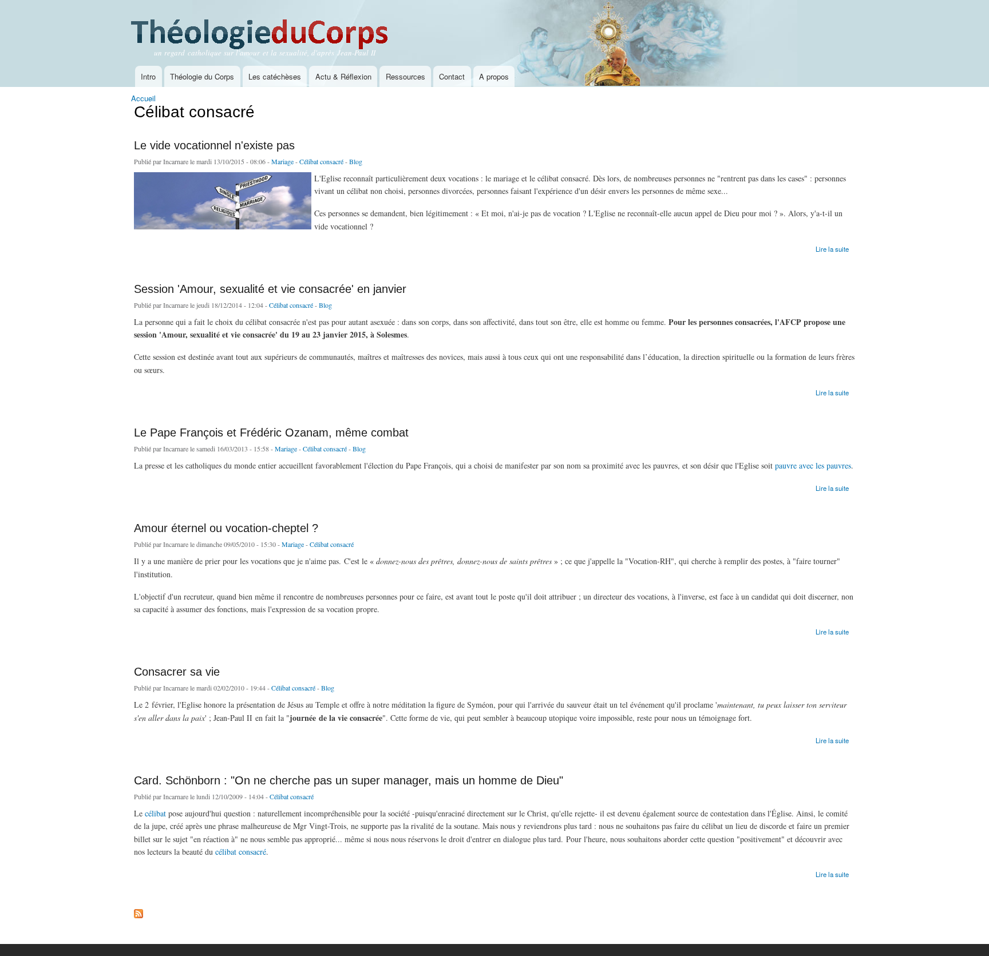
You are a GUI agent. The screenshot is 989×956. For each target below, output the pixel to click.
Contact (452, 76)
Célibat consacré (321, 161)
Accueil (143, 98)
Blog (355, 161)
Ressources (405, 76)
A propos (494, 76)
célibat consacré (240, 851)
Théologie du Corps (202, 76)
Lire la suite (832, 248)
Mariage (282, 161)
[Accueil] (275, 26)
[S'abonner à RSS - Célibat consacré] (138, 911)
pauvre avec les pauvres (813, 465)
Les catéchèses (274, 76)
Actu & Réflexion (343, 76)
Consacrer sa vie (177, 671)
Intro (148, 76)
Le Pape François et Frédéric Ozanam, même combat (271, 432)
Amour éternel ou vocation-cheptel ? (226, 528)
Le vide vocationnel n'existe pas (214, 145)
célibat (156, 813)
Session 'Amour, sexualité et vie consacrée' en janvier (270, 289)
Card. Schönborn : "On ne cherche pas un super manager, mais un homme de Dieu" (348, 780)
